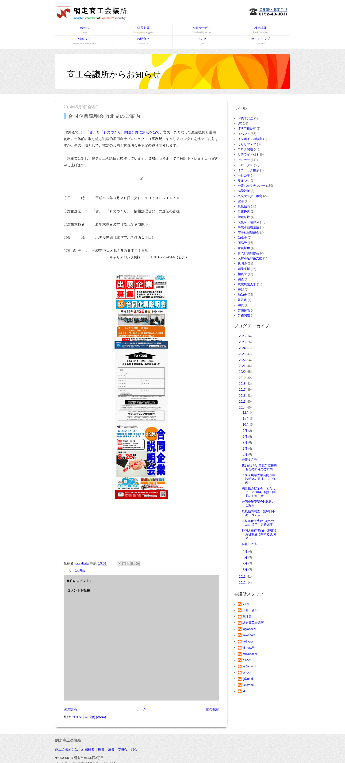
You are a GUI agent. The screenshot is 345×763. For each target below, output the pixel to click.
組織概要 (88, 749)
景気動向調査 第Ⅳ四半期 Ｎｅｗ (258, 513)
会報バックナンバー (251, 185)
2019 (242, 378)
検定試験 (260, 30)
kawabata (248, 635)
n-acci (246, 660)
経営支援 (143, 30)
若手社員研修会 (248, 232)
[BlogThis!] (124, 563)
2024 (242, 348)
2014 (242, 407)
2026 (242, 336)
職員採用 (244, 248)
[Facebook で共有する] (132, 563)
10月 (246, 424)
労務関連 (244, 315)
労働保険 (244, 310)
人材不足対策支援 (250, 258)
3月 (245, 557)
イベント (244, 134)
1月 (245, 569)
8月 (245, 436)
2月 (245, 563)
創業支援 (244, 269)
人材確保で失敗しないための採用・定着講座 (258, 522)
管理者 (247, 616)
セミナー (244, 160)
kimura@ (248, 647)
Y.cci (245, 604)
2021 (242, 366)
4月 (245, 551)
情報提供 (84, 41)
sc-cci (246, 672)
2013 (242, 576)
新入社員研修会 (248, 253)
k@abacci (249, 629)
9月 (245, 430)
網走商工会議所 (253, 622)
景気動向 (244, 206)
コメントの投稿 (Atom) (89, 717)
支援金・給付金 (248, 222)
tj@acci (247, 679)
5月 (245, 454)
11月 (246, 418)
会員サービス (201, 30)
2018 (242, 383)
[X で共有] (128, 563)
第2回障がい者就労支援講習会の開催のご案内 (259, 467)
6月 (245, 448)
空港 (241, 201)
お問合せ (143, 41)
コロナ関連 (245, 149)
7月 (245, 442)
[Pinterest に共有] (137, 563)
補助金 (242, 294)
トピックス (245, 165)
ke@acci (248, 641)
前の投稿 (212, 709)
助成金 (242, 237)
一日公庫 (244, 175)
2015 (242, 401)
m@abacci (249, 654)
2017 (242, 389)
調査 (241, 279)
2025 (242, 342)
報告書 (242, 300)
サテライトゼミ (248, 154)
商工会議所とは (66, 749)
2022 (242, 360)
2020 (242, 372)
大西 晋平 (250, 610)
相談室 (242, 274)
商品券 (242, 243)
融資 (241, 305)
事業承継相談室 (248, 227)
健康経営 (244, 211)
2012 (242, 582)
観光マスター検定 (250, 196)
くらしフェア (247, 144)
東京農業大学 (247, 284)
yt (243, 691)
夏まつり (244, 180)
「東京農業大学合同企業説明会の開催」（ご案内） (259, 478)
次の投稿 (70, 709)
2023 (242, 354)
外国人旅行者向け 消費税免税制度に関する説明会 (259, 534)
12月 (246, 412)
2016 (242, 395)
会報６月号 (249, 459)
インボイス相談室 (250, 139)
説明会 (80, 570)
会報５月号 (249, 544)
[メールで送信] (119, 563)
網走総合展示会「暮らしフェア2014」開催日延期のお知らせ (259, 492)
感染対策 (244, 191)
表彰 (241, 289)
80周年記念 (245, 118)
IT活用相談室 (247, 128)
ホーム (84, 30)
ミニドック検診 (248, 170)
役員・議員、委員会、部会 (117, 749)
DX (240, 123)
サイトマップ (260, 41)
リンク (201, 41)
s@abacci (249, 666)
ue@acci (248, 685)
